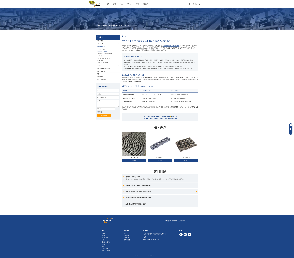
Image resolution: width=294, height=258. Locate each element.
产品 (114, 4)
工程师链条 (100, 41)
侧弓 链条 (100, 60)
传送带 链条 (100, 44)
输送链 (104, 235)
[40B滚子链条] (160, 143)
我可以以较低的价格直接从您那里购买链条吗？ (137, 198)
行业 (121, 4)
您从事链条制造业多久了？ (131, 177)
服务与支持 (127, 240)
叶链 (103, 240)
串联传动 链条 (101, 49)
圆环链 (104, 244)
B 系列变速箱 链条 (102, 51)
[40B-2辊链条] (134, 143)
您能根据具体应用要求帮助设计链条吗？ (135, 204)
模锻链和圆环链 (106, 242)
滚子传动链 (105, 238)
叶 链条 (99, 65)
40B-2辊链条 (134, 157)
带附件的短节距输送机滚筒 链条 (106, 53)
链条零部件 (100, 77)
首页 (107, 4)
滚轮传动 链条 (101, 46)
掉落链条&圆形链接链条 (103, 68)
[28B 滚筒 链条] (186, 143)
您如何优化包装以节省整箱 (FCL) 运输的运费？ (137, 185)
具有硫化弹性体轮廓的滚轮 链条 (106, 58)
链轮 (98, 74)
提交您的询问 (104, 115)
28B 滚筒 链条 (186, 157)
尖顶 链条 (100, 56)
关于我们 (126, 235)
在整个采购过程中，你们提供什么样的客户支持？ (138, 191)
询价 (135, 160)
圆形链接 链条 (101, 71)
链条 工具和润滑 (101, 79)
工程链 (104, 233)
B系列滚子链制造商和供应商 (171, 46)
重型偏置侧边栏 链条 (103, 63)
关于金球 (129, 4)
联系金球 (145, 4)
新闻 (137, 4)
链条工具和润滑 (106, 250)
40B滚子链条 (160, 157)
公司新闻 (126, 238)
